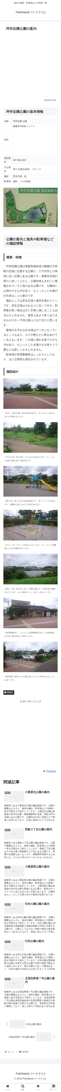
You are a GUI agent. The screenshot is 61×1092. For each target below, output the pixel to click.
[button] (54, 595)
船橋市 (10, 692)
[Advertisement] (30, 64)
